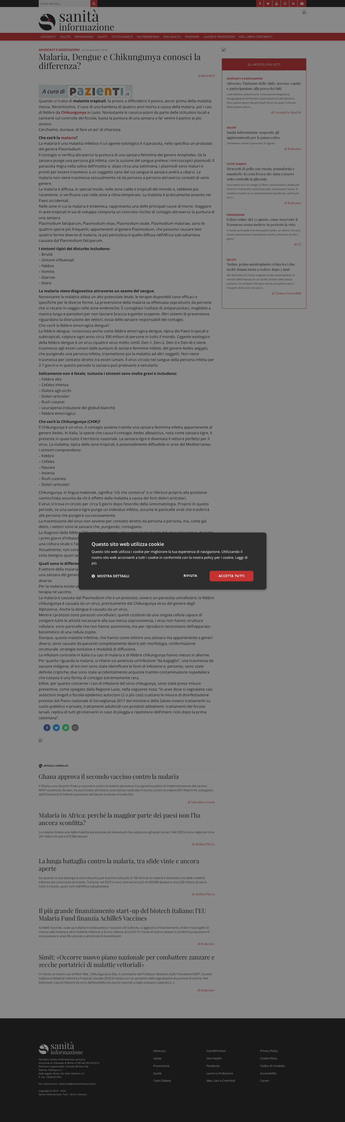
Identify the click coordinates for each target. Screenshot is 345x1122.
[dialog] (172, 561)
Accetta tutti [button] (231, 576)
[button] (110, 576)
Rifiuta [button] (190, 575)
